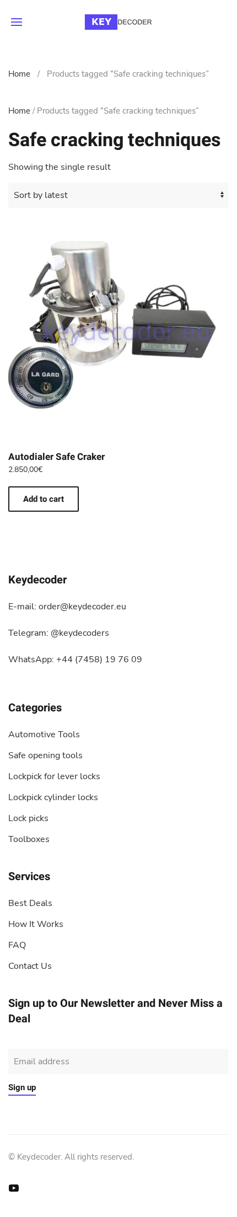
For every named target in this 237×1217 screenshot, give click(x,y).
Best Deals (30, 903)
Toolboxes (29, 839)
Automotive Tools (44, 734)
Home (19, 73)
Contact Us (30, 966)
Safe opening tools (45, 755)
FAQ (17, 945)
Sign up (22, 1087)
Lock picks (28, 818)
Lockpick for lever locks (54, 776)
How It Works (35, 924)
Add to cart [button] (43, 499)
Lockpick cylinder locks (53, 797)
